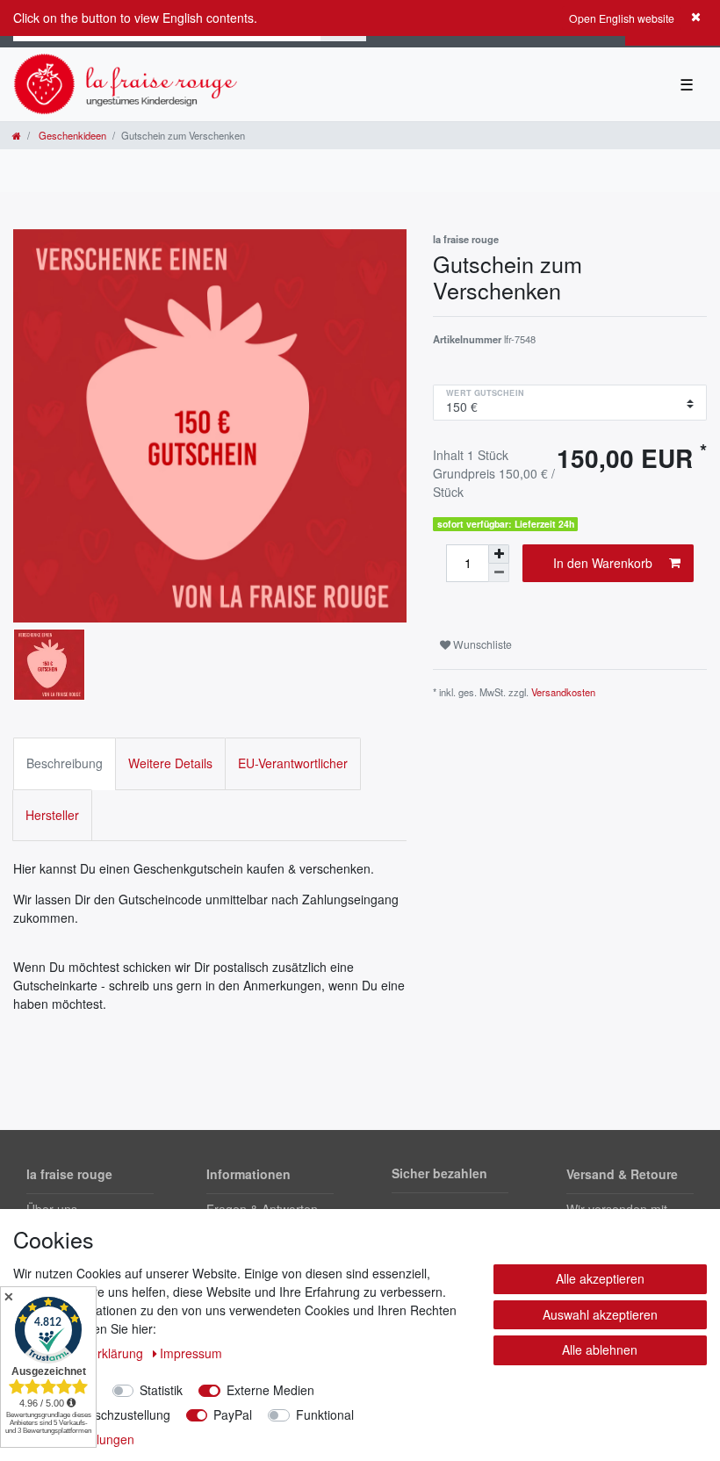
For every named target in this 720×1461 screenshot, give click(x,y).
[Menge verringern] (498, 573)
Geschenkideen (71, 135)
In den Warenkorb (602, 563)
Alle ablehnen (599, 1349)
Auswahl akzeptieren (600, 1314)
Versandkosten (563, 692)
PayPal (232, 1414)
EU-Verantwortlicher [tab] (293, 763)
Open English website (621, 18)
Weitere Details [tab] (170, 763)
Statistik (161, 1390)
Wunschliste (481, 644)
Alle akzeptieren (600, 1278)
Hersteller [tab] (52, 815)
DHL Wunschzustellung (105, 1414)
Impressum (191, 1353)
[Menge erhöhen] (498, 554)
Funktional (325, 1414)
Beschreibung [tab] (64, 763)
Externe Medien (270, 1390)
